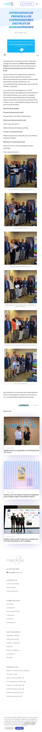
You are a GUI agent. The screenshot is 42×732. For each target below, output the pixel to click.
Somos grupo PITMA (13, 611)
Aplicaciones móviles (13, 639)
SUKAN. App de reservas (14, 689)
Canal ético (10, 619)
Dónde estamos (11, 587)
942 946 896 (13, 569)
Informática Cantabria (13, 696)
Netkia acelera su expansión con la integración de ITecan (21, 451)
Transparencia (11, 622)
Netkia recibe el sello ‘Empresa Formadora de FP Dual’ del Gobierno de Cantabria (21, 540)
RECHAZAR (9, 728)
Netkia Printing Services (14, 692)
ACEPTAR (19, 728)
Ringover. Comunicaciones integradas (18, 670)
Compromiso (10, 615)
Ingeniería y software (13, 635)
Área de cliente (11, 591)
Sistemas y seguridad (13, 643)
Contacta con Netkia (13, 584)
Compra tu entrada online (14, 685)
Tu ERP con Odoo (12, 674)
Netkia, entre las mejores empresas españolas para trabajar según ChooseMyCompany (21, 496)
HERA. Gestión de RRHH (14, 678)
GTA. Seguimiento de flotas (15, 681)
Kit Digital (10, 657)
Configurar (24, 724)
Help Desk (10, 646)
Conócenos (10, 604)
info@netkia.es (15, 572)
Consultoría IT (11, 608)
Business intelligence (13, 650)
